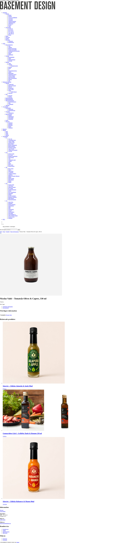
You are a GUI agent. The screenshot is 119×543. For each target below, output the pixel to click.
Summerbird (11, 209)
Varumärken (5, 136)
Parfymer (10, 95)
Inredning (5, 12)
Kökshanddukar (11, 59)
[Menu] (0, 10)
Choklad (10, 64)
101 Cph (10, 139)
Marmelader (10, 73)
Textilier (7, 56)
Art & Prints (8, 27)
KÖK (4, 43)
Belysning (8, 39)
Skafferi (7, 62)
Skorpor (10, 79)
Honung (10, 67)
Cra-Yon (10, 151)
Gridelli (10, 161)
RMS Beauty (14, 91)
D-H (7, 152)
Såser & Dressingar (12, 78)
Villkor (4, 530)
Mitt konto (5, 533)
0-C (6, 137)
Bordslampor (11, 42)
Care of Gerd (11, 148)
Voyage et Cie (11, 217)
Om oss (1, 510)
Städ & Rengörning (10, 100)
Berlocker (10, 125)
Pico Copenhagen (12, 192)
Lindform (10, 174)
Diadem (10, 115)
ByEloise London (12, 147)
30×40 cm (10, 28)
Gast (9, 158)
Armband (10, 122)
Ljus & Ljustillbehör (12, 17)
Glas (9, 46)
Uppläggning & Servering (14, 51)
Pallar (7, 132)
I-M (6, 167)
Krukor (9, 25)
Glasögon (8, 111)
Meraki (9, 181)
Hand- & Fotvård (12, 85)
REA (4, 219)
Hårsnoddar (10, 117)
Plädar (7, 36)
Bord (7, 131)
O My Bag (10, 186)
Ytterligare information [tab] (8, 306)
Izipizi (9, 169)
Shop (4, 231)
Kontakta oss (5, 529)
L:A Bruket (10, 172)
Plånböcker (10, 109)
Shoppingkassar (11, 110)
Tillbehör (7, 105)
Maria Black (11, 179)
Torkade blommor (12, 21)
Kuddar (7, 38)
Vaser (9, 26)
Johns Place (10, 171)
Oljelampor (10, 23)
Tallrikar (10, 47)
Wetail (17, 542)
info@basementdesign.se (5, 523)
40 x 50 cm (10, 30)
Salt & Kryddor (11, 77)
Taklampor (10, 41)
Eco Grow (10, 155)
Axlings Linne (11, 142)
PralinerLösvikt (14, 65)
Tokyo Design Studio (13, 215)
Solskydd (10, 93)
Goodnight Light (12, 160)
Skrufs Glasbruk (11, 204)
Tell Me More (11, 212)
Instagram (5, 538)
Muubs (9, 182)
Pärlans (9, 194)
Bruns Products (11, 146)
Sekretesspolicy (6, 531)
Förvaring (8, 37)
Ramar (9, 34)
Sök (19, 229)
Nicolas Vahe (11, 184)
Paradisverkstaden (12, 189)
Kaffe (9, 68)
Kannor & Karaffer (12, 49)
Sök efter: (2, 229)
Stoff (9, 208)
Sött (9, 80)
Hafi (9, 162)
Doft (7, 94)
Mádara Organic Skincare (13, 176)
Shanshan (10, 203)
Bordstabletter (11, 57)
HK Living (10, 165)
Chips (9, 63)
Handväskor (8, 108)
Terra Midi (10, 213)
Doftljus (10, 16)
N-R (6, 183)
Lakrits (9, 72)
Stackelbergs (11, 205)
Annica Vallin (11, 141)
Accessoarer (5, 106)
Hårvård (10, 87)
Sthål (9, 207)
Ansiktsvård (10, 84)
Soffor (7, 134)
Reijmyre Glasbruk (12, 197)
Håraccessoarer (9, 114)
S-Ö (6, 200)
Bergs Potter (11, 143)
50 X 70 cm (10, 31)
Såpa (9, 103)
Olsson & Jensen (12, 187)
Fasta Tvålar (11, 89)
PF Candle (10, 188)
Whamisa (10, 218)
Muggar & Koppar (12, 48)
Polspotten (10, 193)
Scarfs (7, 120)
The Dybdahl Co (12, 214)
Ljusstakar (10, 20)
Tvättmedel (10, 104)
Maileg (9, 177)
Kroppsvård (10, 88)
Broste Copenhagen (12, 145)
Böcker (9, 15)
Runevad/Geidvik (12, 199)
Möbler (4, 130)
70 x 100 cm (11, 32)
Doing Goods (11, 153)
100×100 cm (11, 33)
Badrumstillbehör (9, 99)
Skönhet (7, 83)
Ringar (9, 126)
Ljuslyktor (10, 18)
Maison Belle (11, 178)
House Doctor (11, 166)
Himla (9, 163)
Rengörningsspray (12, 101)
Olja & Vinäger (11, 75)
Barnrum (5, 129)
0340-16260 (2, 519)
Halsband (10, 124)
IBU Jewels (10, 168)
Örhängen (10, 127)
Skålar (9, 53)
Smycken (8, 121)
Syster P (10, 210)
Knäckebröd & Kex (12, 70)
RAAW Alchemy (12, 195)
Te (8, 69)
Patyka (9, 191)
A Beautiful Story (12, 140)
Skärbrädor (10, 54)
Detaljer (7, 13)
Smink (9, 90)
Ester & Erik (11, 157)
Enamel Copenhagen (12, 156)
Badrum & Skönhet (7, 82)
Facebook (5, 540)
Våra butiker (2, 511)
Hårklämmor (11, 116)
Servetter (10, 52)
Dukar (9, 58)
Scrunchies (10, 119)
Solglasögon (11, 113)
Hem (1, 231)
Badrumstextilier (9, 98)
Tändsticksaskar (11, 22)
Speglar (7, 135)
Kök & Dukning (9, 44)
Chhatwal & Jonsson (12, 150)
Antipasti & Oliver (12, 74)
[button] (0, 233)
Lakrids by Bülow (12, 173)
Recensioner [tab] (6, 307)
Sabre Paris (10, 202)
